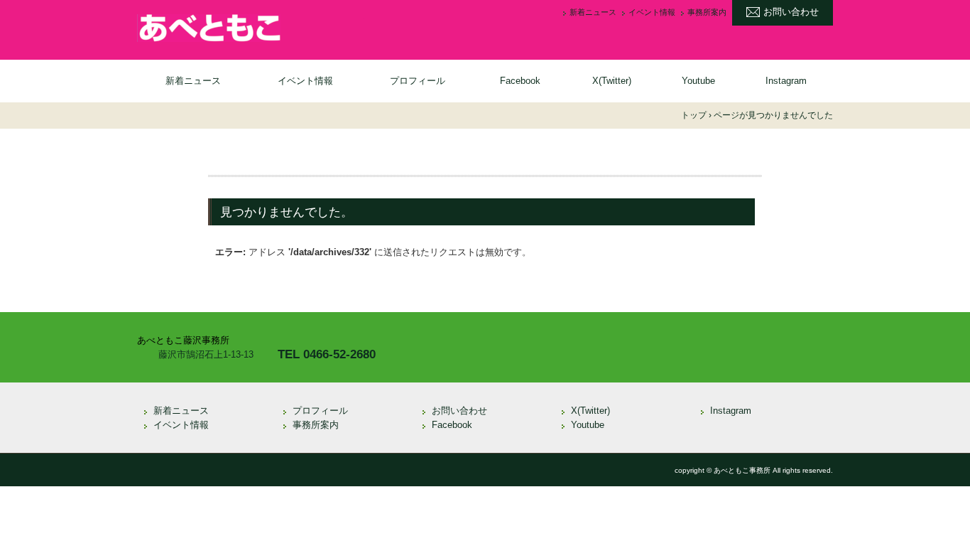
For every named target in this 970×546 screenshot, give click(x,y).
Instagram (786, 80)
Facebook (520, 80)
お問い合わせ (791, 12)
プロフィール (417, 80)
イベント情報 (651, 12)
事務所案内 (706, 12)
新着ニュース (593, 12)
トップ (694, 115)
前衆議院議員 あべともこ (250, 28)
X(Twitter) (611, 80)
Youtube (698, 80)
